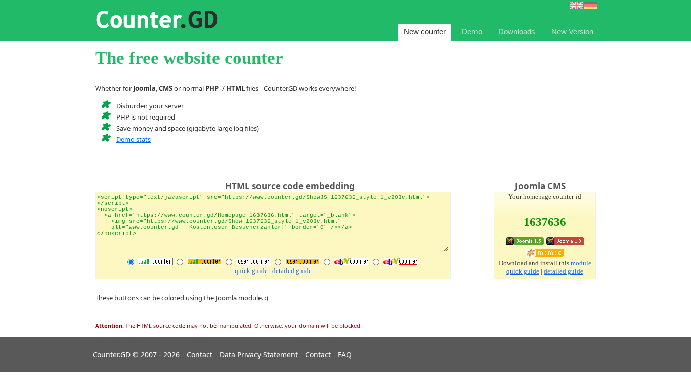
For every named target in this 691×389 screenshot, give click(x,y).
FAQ (345, 354)
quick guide (251, 271)
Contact (199, 354)
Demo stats (133, 139)
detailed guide (292, 271)
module (581, 263)
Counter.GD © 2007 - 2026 (136, 354)
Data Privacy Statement (259, 354)
